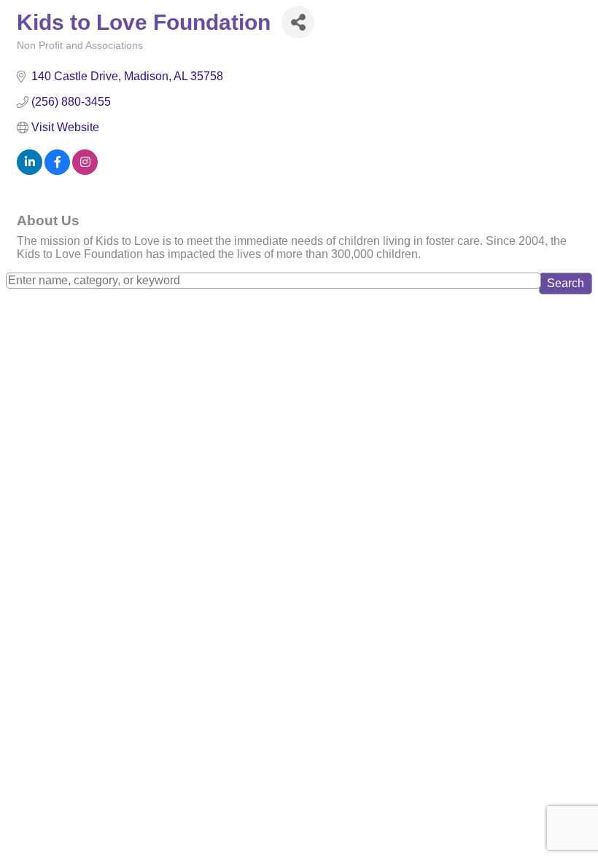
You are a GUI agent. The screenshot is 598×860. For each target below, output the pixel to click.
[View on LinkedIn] (29, 171)
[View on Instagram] (85, 171)
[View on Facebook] (57, 171)
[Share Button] (297, 22)
